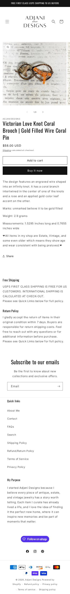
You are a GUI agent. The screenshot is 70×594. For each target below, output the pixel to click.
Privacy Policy (16, 466)
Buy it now (35, 170)
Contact (12, 418)
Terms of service (26, 589)
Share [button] (10, 256)
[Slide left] (27, 112)
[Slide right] (43, 112)
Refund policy (31, 584)
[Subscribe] (59, 386)
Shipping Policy (17, 442)
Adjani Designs (33, 579)
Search (11, 434)
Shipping (7, 150)
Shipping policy (47, 589)
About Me (13, 410)
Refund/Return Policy (20, 450)
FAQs (10, 426)
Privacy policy (50, 584)
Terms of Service (18, 458)
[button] (7, 22)
